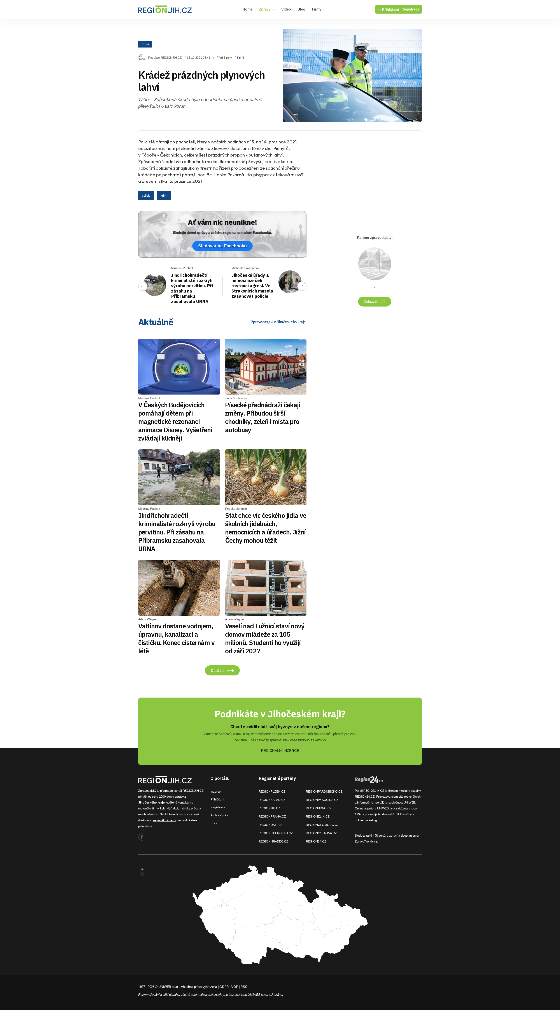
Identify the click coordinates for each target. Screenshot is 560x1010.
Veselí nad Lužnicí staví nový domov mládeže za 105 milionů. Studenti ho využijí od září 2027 (265, 638)
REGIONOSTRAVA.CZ (321, 833)
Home (247, 9)
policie (146, 195)
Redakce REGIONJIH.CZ (165, 57)
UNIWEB (409, 802)
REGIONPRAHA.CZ (272, 816)
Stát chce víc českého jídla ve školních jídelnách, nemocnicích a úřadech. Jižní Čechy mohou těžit (265, 528)
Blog (301, 9)
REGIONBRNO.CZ (319, 808)
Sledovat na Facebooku (222, 245)
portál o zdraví (387, 835)
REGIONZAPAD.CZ (272, 800)
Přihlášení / (391, 9)
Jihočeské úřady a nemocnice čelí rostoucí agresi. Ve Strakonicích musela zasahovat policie (252, 285)
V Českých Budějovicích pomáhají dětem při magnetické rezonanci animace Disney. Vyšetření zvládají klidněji (175, 421)
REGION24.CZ (316, 841)
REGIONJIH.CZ (269, 808)
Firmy (316, 9)
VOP (234, 987)
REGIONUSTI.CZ (271, 825)
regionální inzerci (164, 820)
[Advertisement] (370, 180)
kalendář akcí (169, 808)
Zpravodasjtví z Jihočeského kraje (278, 322)
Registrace (410, 9)
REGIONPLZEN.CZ (272, 791)
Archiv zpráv (219, 815)
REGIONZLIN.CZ (318, 816)
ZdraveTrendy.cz (366, 841)
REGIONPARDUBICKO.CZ (324, 791)
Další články (221, 670)
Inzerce (215, 791)
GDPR (224, 987)
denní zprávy (175, 796)
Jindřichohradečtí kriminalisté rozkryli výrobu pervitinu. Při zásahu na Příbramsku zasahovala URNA (192, 288)
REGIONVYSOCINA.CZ (322, 800)
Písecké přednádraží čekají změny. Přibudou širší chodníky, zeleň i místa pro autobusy (262, 417)
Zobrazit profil (374, 301)
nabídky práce (189, 808)
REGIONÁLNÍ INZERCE (280, 751)
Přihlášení (217, 799)
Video (286, 9)
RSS (213, 823)
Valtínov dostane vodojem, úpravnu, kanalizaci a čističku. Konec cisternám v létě (176, 638)
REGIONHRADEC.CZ (273, 841)
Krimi (145, 44)
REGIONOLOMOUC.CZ (322, 825)
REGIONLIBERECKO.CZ (276, 833)
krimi (164, 195)
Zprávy (265, 9)
